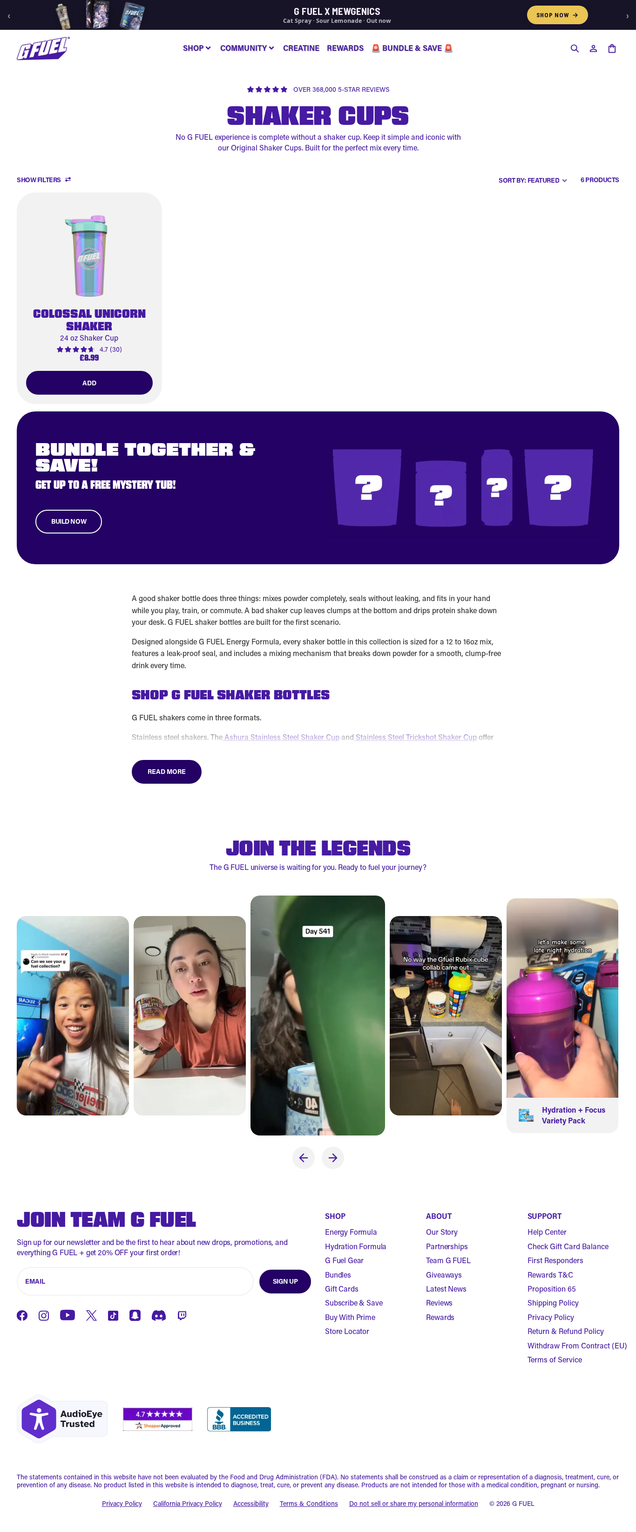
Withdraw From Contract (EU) (577, 1345)
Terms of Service (555, 1359)
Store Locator (347, 1331)
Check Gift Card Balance (568, 1246)
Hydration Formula (355, 1246)
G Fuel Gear (344, 1260)
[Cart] (612, 48)
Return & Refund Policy (566, 1331)
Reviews (439, 1302)
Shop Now (557, 15)
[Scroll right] (333, 1158)
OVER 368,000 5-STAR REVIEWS (341, 90)
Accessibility (251, 1504)
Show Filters (39, 180)
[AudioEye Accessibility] (62, 1419)
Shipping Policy (553, 1302)
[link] (89, 298)
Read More (167, 771)
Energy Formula (351, 1232)
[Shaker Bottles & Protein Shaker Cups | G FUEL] (43, 48)
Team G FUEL (448, 1260)
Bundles (338, 1274)
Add (89, 382)
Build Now (68, 521)
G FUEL (523, 1503)
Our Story (442, 1232)
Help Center (547, 1232)
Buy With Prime (350, 1317)
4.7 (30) (111, 350)
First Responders (555, 1260)
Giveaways (444, 1274)
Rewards (440, 1317)
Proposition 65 (552, 1288)
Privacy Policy (551, 1317)
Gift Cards (341, 1288)
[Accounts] (593, 48)
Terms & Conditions (309, 1504)
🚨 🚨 (412, 48)
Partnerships (446, 1246)
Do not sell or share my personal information (413, 1504)
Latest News (446, 1288)
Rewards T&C (550, 1274)
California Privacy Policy (187, 1504)
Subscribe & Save (353, 1302)
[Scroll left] (303, 1158)
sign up (285, 1281)
